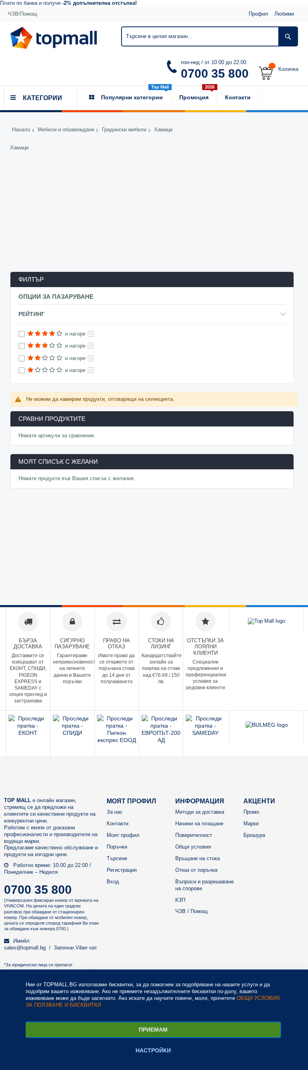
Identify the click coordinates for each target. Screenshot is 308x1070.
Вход (113, 882)
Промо (251, 812)
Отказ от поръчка (196, 870)
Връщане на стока (197, 858)
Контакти (117, 824)
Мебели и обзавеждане (66, 130)
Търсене (117, 858)
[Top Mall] (53, 37)
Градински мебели (124, 130)
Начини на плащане (199, 824)
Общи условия (193, 847)
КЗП (180, 900)
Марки (251, 824)
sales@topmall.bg (25, 948)
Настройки (153, 1050)
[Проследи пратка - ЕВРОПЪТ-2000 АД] (161, 740)
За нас (115, 812)
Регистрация (122, 870)
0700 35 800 (215, 73)
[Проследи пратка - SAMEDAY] (205, 733)
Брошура (254, 835)
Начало (21, 130)
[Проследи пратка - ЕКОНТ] (28, 733)
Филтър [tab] (31, 279)
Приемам (153, 1029)
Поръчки (117, 847)
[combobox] (209, 36)
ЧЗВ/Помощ (22, 14)
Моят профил (123, 835)
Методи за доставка (199, 812)
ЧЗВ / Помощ (191, 911)
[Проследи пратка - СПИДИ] (72, 733)
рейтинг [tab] (31, 314)
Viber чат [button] (86, 948)
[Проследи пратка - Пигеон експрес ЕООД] (116, 740)
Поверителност (193, 835)
